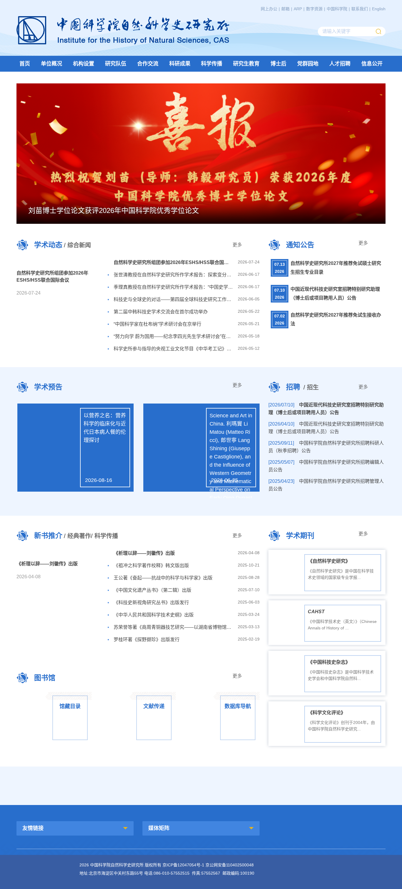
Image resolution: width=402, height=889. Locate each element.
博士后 (278, 64)
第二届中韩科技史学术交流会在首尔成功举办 (161, 311)
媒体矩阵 (159, 828)
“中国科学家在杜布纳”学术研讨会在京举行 (157, 324)
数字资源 (314, 8)
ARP (298, 8)
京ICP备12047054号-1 (183, 865)
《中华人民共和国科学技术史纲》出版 (154, 614)
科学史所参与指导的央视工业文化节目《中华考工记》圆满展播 (173, 348)
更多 (237, 244)
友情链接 (33, 828)
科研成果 (179, 64)
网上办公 (269, 8)
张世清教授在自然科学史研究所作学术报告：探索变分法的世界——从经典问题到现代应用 (173, 274)
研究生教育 (246, 64)
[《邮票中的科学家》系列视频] (201, 784)
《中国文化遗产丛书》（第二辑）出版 (152, 590)
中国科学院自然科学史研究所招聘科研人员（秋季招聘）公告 (326, 447)
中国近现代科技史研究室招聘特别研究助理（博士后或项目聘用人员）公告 (335, 293)
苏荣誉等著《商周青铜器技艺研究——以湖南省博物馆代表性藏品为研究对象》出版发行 (173, 627)
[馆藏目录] (54, 695)
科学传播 (211, 64)
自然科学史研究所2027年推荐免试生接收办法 (335, 319)
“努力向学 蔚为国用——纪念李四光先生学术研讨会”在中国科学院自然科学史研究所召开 (173, 336)
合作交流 (147, 64)
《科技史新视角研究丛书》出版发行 (151, 602)
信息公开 (372, 64)
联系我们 (359, 8)
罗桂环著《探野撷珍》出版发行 (147, 639)
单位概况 (51, 64)
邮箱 (285, 8)
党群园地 (307, 64)
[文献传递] (137, 695)
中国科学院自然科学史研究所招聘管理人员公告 (326, 485)
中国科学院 (337, 8)
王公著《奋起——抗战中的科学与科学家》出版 (163, 577)
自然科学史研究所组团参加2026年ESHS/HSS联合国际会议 (173, 262)
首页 (24, 64)
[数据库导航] (222, 695)
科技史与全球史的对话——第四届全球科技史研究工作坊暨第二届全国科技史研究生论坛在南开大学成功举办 (173, 299)
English (379, 8)
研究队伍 (115, 64)
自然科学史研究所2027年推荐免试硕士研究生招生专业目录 (335, 268)
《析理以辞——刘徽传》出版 (144, 553)
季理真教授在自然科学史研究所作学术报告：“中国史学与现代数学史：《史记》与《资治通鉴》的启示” (173, 287)
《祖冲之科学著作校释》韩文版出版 (151, 565)
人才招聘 (339, 64)
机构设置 (83, 64)
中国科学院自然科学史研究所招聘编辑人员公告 (326, 466)
